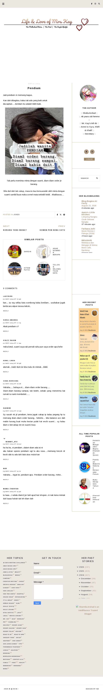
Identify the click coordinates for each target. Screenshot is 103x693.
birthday (7, 659)
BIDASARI (87, 240)
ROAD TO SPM (19, 634)
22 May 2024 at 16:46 (12, 299)
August (85, 594)
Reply (6, 311)
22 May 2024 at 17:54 (12, 343)
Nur (5, 468)
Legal (5, 615)
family (7, 662)
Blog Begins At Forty (89, 202)
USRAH (6, 650)
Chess (22, 581)
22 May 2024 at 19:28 (12, 384)
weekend (18, 665)
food (15, 662)
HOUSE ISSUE (8, 597)
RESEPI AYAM (17, 625)
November (86, 583)
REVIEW (19, 631)
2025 (82, 571)
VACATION (15, 650)
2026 (82, 567)
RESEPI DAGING (9, 628)
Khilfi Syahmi (9, 609)
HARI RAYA (16, 587)
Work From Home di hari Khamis (84, 314)
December (86, 579)
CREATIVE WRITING (10, 581)
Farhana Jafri (88, 229)
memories (7, 665)
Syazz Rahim (9, 340)
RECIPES (7, 625)
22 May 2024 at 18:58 (12, 363)
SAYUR (19, 637)
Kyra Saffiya (9, 612)
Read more (92, 330)
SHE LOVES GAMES (10, 644)
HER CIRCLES (8, 590)
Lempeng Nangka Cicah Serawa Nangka (89, 219)
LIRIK (20, 612)
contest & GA (19, 659)
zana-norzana (11, 381)
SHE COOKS (17, 640)
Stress (82, 335)
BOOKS (18, 575)
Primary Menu (2, 4)
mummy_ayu (12, 442)
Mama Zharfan (11, 489)
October (85, 587)
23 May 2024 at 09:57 (12, 444)
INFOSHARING (21, 597)
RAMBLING (13, 622)
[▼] (77, 575)
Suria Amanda (10, 320)
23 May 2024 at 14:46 (12, 491)
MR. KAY (7, 619)
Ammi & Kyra (8, 572)
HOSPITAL (21, 594)
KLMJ (18, 603)
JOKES (16, 215)
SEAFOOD (7, 640)
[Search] (97, 178)
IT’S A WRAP (8, 600)
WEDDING (7, 653)
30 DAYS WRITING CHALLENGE (15, 562)
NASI (14, 619)
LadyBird (8, 296)
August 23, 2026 (89, 206)
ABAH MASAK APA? (10, 566)
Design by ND (92, 689)
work (6, 668)
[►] (77, 567)
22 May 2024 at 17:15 (12, 323)
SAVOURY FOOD (9, 637)
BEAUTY (18, 572)
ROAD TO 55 (8, 634)
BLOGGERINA (8, 575)
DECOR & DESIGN (9, 584)
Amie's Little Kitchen (88, 213)
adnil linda (9, 360)
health (22, 662)
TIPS (21, 644)
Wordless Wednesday (12, 656)
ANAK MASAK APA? (10, 569)
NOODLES (21, 619)
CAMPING (7, 578)
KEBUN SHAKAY (9, 603)
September (86, 591)
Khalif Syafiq (9, 606)
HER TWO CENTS (9, 594)
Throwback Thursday (12, 647)
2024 (82, 575)
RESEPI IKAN (21, 628)
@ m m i (14, 689)
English (21, 584)
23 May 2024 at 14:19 (12, 471)
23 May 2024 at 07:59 (12, 411)
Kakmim (7, 408)
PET (5, 622)
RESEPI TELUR (8, 631)
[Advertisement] (51, 62)
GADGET (6, 587)
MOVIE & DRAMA (16, 615)
